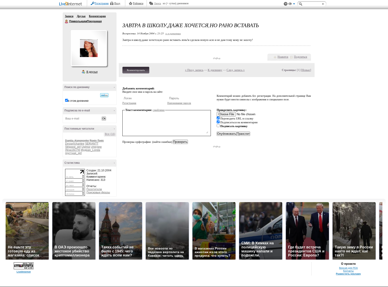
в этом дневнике (78, 100)
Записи (69, 16)
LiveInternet (71, 4)
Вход (117, 3)
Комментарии (97, 16)
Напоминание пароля (179, 103)
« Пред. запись (194, 70)
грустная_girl (73, 153)
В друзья (92, 71)
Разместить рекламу (348, 273)
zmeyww (96, 146)
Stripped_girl (73, 146)
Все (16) (110, 134)
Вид (291, 4)
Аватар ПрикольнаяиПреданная (89, 48)
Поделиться (300, 56)
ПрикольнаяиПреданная (66, 21)
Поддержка (285, 4)
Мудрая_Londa (90, 150)
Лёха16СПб (72, 150)
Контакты (348, 270)
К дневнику (215, 70)
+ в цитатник (173, 33)
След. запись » (236, 70)
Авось (157, 3)
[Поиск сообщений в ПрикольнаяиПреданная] (104, 95)
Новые (306, 70)
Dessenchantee (74, 143)
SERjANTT (91, 143)
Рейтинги (138, 3)
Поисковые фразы (98, 192)
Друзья (81, 16)
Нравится (283, 56)
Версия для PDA (348, 268)
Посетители (94, 189)
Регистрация (102, 3)
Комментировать (136, 70)
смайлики (159, 110)
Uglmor (86, 146)
